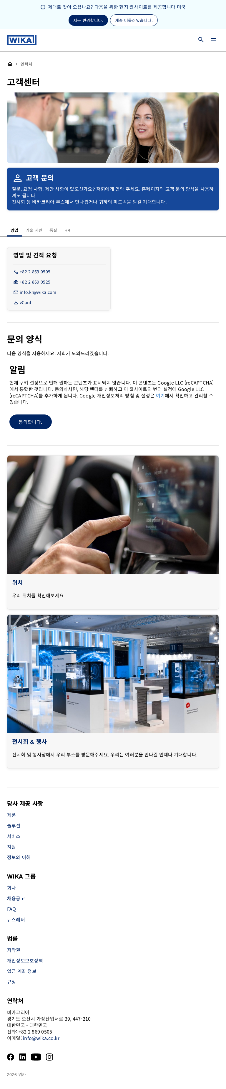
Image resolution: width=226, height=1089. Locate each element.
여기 (160, 395)
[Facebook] (10, 1057)
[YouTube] (36, 1057)
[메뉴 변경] (213, 40)
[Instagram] (49, 1057)
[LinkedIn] (22, 1057)
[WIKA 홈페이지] (21, 40)
